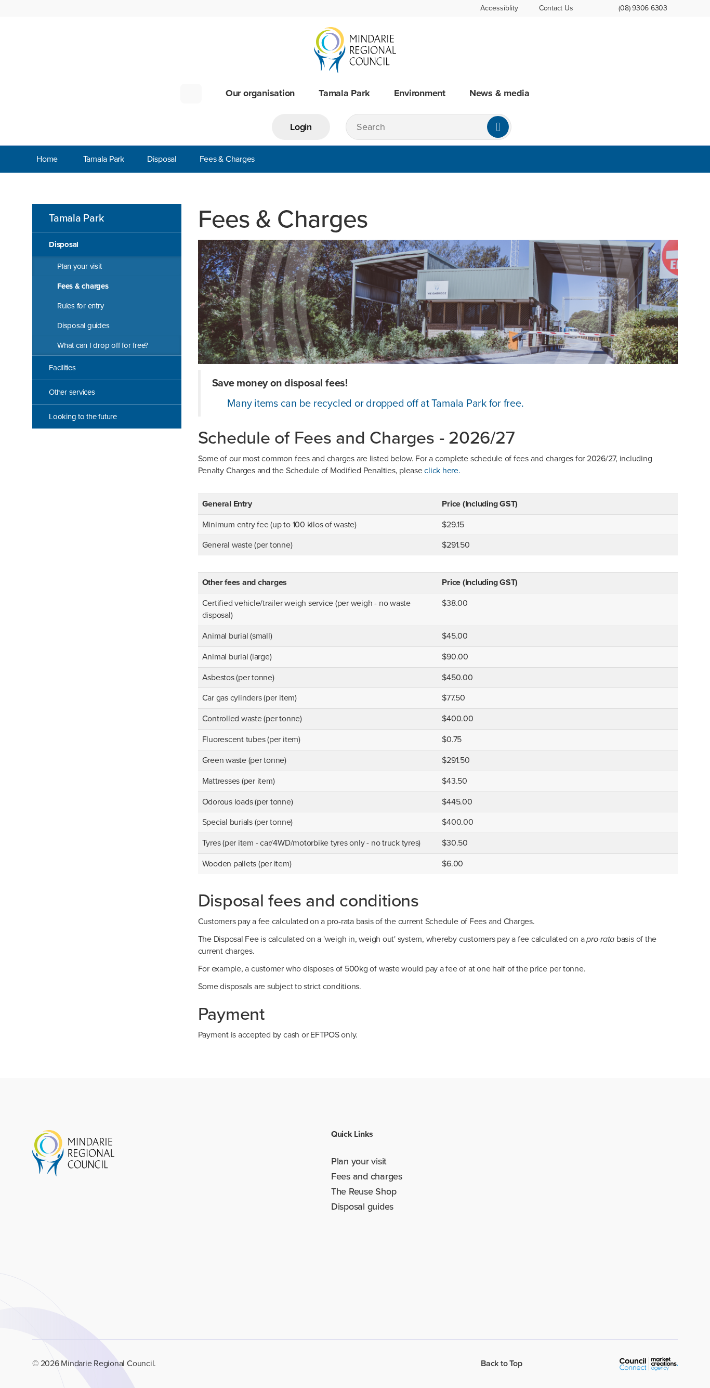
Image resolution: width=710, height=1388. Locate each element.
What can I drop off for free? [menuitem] (102, 345)
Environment (419, 93)
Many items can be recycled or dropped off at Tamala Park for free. (375, 403)
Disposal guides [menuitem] (83, 325)
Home (191, 93)
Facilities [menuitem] (62, 367)
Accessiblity (499, 8)
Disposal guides (362, 1206)
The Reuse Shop (364, 1191)
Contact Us (556, 8)
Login (301, 127)
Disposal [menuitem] (63, 244)
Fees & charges (227, 159)
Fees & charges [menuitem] (83, 286)
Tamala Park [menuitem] (76, 218)
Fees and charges (366, 1176)
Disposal (162, 159)
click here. (442, 470)
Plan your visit (359, 1161)
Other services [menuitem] (72, 392)
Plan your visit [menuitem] (79, 266)
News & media (499, 93)
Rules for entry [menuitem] (80, 306)
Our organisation (260, 93)
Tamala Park (344, 93)
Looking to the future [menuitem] (83, 416)
